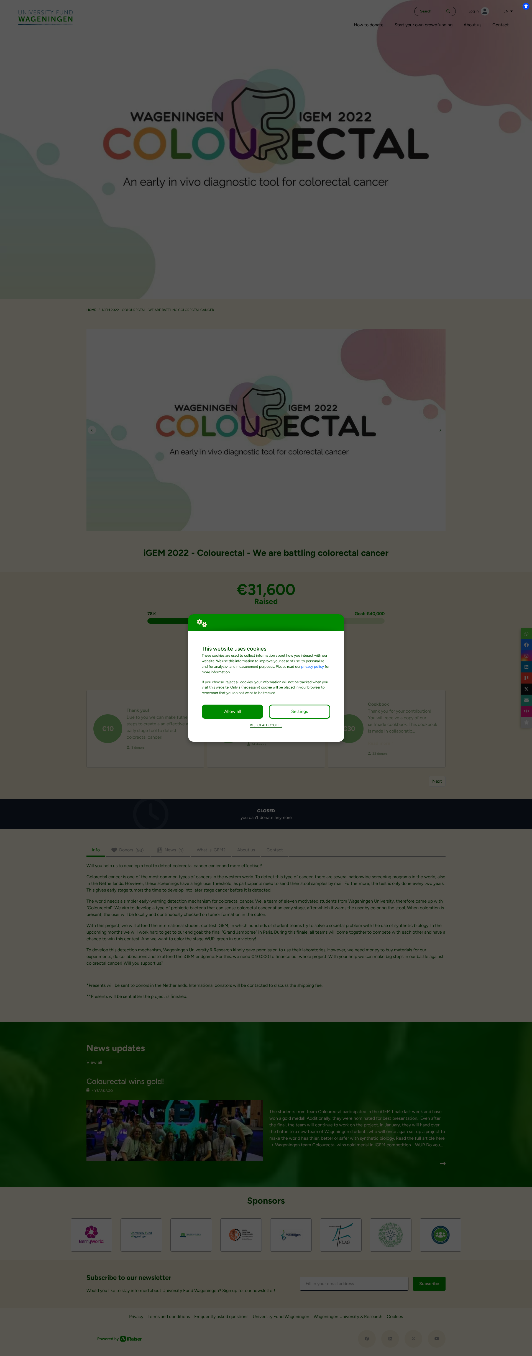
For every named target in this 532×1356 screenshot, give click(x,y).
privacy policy (312, 666)
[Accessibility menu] (526, 6)
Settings (299, 711)
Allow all (232, 711)
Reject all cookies (266, 725)
